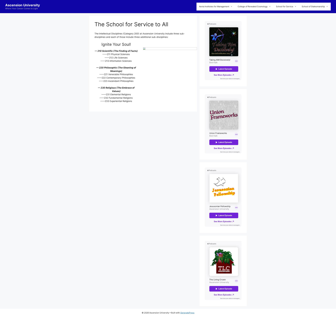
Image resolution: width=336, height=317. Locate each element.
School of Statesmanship (313, 6)
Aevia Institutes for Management (214, 6)
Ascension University (22, 5)
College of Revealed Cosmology (252, 6)
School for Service (284, 6)
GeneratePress (187, 312)
